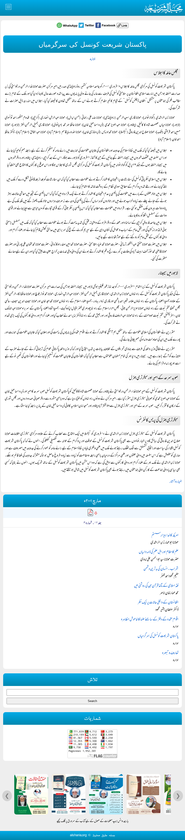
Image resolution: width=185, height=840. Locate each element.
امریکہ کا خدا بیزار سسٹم (164, 535)
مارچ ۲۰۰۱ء (92, 501)
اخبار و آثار (176, 482)
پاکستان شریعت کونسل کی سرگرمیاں (158, 636)
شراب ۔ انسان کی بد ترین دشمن (160, 569)
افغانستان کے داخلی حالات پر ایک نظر (158, 602)
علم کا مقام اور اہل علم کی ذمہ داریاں (158, 552)
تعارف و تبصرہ (170, 653)
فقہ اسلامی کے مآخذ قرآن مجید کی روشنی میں (156, 586)
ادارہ (92, 59)
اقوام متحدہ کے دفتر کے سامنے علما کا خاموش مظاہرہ (149, 619)
